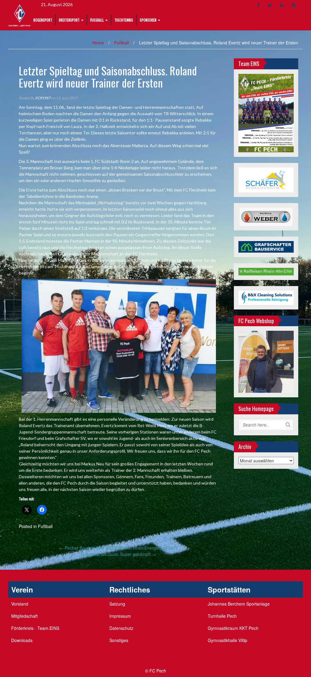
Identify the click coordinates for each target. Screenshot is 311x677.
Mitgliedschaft (24, 616)
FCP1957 (42, 98)
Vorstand (19, 604)
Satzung (117, 604)
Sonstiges (118, 640)
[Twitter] (270, 5)
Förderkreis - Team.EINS (35, 628)
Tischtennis (123, 19)
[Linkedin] (282, 5)
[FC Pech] (20, 15)
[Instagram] (294, 5)
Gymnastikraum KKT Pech (233, 628)
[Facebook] (258, 5)
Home (98, 43)
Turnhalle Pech (222, 616)
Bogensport (42, 19)
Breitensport (69, 19)
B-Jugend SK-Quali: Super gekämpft (118, 554)
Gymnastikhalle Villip (227, 640)
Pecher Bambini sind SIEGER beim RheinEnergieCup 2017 (118, 548)
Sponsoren (148, 19)
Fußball (97, 19)
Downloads (21, 640)
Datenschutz (121, 628)
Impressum (120, 616)
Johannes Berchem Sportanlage (239, 604)
